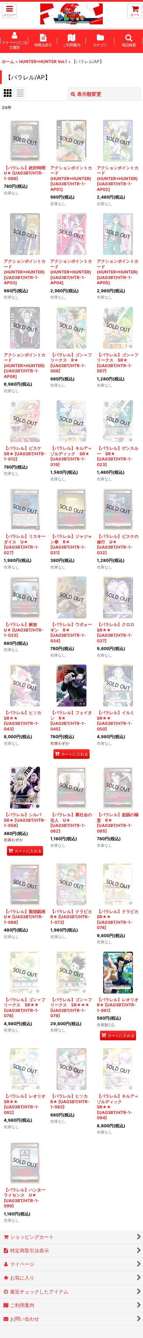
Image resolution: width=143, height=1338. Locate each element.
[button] (9, 10)
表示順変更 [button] (89, 94)
